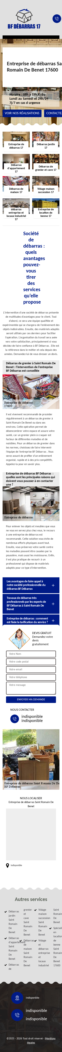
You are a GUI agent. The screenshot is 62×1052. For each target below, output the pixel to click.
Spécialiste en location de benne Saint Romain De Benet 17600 (55, 947)
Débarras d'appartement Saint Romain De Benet (11, 948)
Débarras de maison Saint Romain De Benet (26, 953)
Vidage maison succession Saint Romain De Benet (40, 922)
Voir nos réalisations (22, 113)
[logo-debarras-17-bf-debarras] (24, 19)
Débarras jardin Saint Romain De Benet (11, 922)
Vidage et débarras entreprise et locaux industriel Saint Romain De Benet (48, 938)
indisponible (32, 717)
